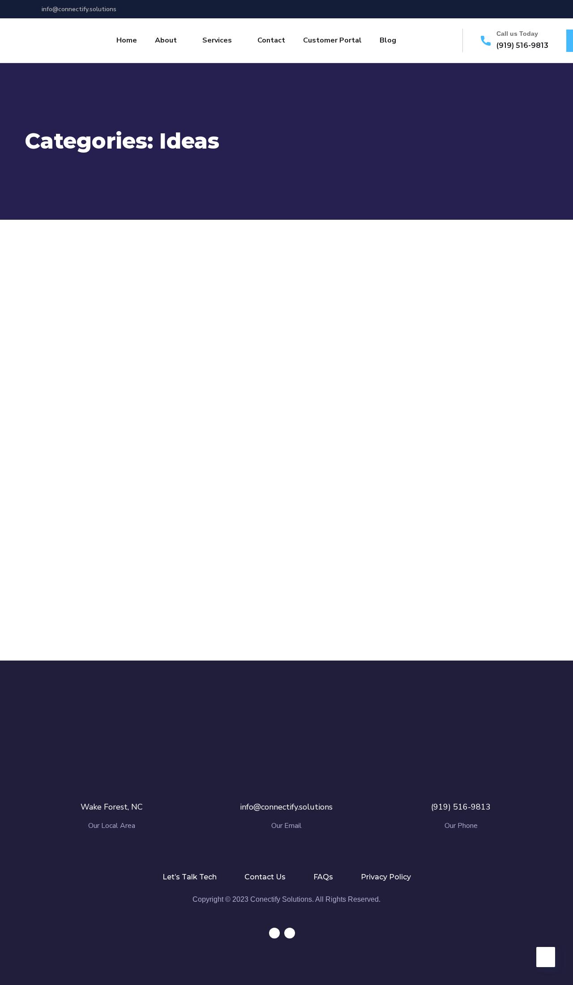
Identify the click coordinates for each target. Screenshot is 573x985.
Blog (388, 40)
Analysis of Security (278, 390)
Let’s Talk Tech (189, 877)
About (166, 40)
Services (217, 40)
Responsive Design (97, 569)
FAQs (323, 877)
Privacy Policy (386, 877)
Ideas (83, 406)
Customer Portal (332, 40)
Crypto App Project (276, 569)
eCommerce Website (461, 390)
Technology (270, 406)
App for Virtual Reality (107, 390)
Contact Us (265, 877)
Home (126, 40)
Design (55, 406)
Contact (271, 40)
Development (68, 585)
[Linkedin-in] (519, 9)
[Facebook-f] (502, 9)
